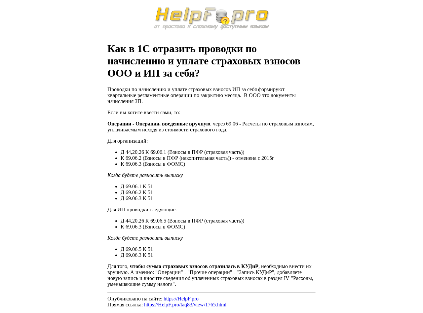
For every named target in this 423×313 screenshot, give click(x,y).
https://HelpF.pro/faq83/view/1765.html (185, 304)
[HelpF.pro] (211, 28)
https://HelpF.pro (181, 298)
